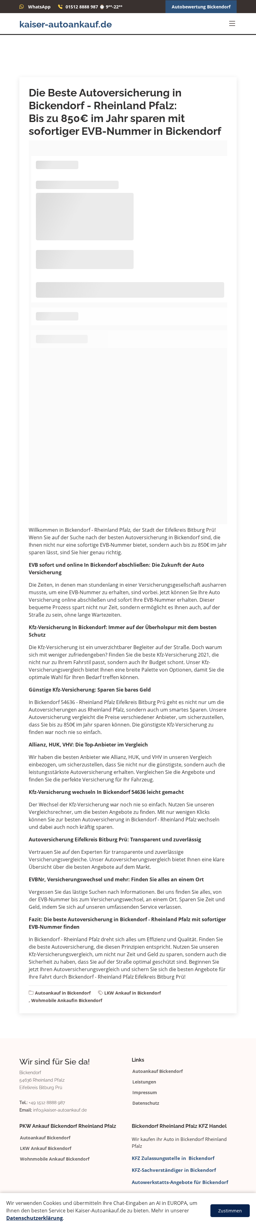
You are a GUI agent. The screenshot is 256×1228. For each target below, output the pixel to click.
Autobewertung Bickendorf (201, 7)
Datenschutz (145, 1103)
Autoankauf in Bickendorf (63, 993)
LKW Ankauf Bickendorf (45, 1148)
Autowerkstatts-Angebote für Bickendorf (180, 1182)
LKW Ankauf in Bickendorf (132, 993)
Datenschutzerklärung (34, 1218)
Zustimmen (230, 1211)
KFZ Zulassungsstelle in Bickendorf (173, 1158)
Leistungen (144, 1082)
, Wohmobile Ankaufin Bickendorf (65, 1000)
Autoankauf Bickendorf (157, 1071)
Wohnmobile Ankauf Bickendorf (54, 1159)
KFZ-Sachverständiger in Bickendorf (174, 1170)
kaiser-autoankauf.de (65, 24)
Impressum (144, 1092)
